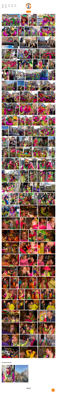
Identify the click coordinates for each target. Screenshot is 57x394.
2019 (6, 6)
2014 (6, 4)
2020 (9, 6)
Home (3, 4)
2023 (12, 6)
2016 (12, 4)
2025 (3, 7)
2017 (15, 4)
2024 (15, 6)
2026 (6, 7)
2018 (3, 6)
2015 (9, 4)
